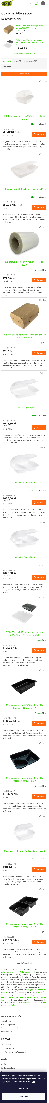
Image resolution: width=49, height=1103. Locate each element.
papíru (9, 995)
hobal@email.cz (11, 1044)
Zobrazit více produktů (23, 53)
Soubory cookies (8, 1068)
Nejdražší (17, 61)
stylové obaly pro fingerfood (27, 1002)
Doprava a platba (8, 1031)
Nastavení (23, 1088)
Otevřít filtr (24, 74)
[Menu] (43, 3)
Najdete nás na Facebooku (15, 1052)
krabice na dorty (31, 997)
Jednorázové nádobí (27, 972)
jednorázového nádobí (10, 972)
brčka (30, 995)
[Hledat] (29, 3)
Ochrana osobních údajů (10, 1028)
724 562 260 (9, 1048)
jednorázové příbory (16, 997)
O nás (3, 1064)
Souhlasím (24, 1096)
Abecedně (7, 66)
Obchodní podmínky (9, 1024)
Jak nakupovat (7, 1021)
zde (33, 1081)
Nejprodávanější (30, 61)
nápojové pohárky (20, 995)
